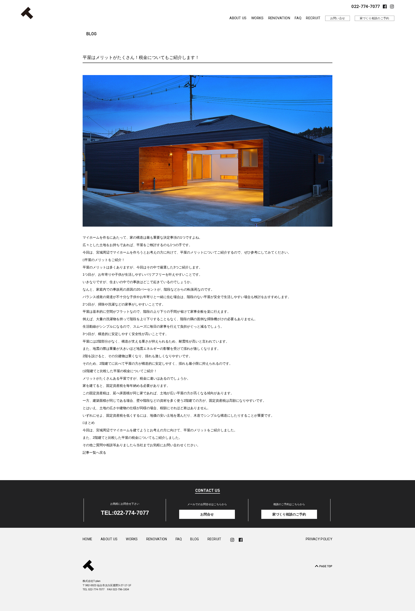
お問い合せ (337, 18)
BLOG (194, 539)
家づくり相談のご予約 (374, 18)
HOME (87, 539)
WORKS (257, 18)
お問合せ (207, 514)
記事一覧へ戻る (94, 452)
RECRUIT (313, 18)
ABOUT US (237, 18)
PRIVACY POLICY (319, 539)
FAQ (298, 18)
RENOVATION (279, 18)
